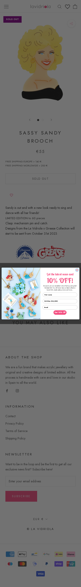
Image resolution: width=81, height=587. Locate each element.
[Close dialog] (77, 269)
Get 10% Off (59, 312)
